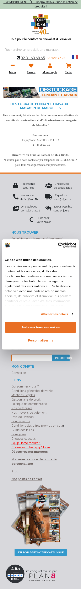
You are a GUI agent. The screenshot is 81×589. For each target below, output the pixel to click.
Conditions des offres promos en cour (37, 425)
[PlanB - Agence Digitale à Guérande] (40, 576)
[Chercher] (74, 50)
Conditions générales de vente (32, 390)
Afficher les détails (54, 314)
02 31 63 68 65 (33, 58)
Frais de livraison (22, 417)
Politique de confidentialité (29, 404)
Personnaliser (38, 340)
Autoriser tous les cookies (41, 327)
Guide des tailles (22, 430)
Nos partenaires (21, 408)
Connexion (18, 372)
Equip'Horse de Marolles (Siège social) (37, 238)
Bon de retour (20, 421)
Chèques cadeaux (23, 438)
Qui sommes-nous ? (25, 386)
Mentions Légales (23, 395)
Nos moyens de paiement (28, 412)
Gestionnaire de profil (25, 399)
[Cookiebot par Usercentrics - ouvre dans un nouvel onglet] (58, 245)
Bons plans (18, 434)
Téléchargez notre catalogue (41, 552)
